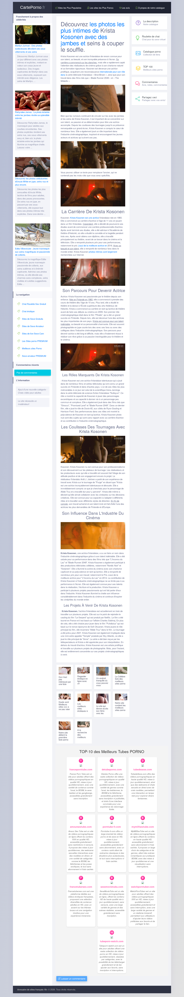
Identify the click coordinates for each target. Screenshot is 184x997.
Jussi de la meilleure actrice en (92, 245)
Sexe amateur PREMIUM (34, 355)
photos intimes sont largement (103, 251)
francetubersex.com (81, 886)
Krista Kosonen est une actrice (84, 217)
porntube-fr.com (112, 826)
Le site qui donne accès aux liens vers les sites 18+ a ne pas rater (102, 711)
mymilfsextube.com (143, 826)
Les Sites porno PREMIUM (35, 340)
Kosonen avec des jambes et (84, 39)
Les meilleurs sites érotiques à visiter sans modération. (82, 709)
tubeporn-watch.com (111, 941)
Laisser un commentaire (72, 978)
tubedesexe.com (142, 769)
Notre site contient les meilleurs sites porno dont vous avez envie (120, 708)
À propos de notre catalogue (151, 7)
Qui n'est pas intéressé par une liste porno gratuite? (65, 682)
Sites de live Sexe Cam (33, 333)
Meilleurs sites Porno (32, 348)
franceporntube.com (80, 769)
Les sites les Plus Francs (101, 7)
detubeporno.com (112, 769)
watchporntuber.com (142, 886)
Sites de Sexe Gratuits (32, 318)
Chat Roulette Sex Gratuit (34, 303)
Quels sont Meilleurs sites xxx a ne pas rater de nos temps (64, 707)
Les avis (125, 7)
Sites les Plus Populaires (69, 7)
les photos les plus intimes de (92, 27)
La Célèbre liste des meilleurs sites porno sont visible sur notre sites (120, 683)
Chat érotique (28, 311)
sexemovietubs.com (111, 886)
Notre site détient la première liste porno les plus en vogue (64, 738)
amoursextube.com (81, 826)
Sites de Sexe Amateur (33, 326)
